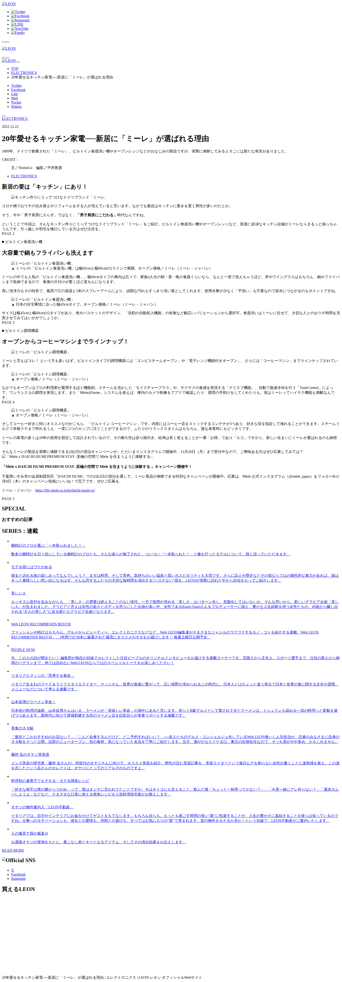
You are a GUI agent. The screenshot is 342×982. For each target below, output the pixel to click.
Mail (14, 98)
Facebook (18, 90)
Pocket (16, 102)
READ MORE (13, 850)
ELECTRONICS (24, 73)
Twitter (16, 86)
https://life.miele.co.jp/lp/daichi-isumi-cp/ (65, 490)
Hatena (16, 106)
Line (14, 94)
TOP (14, 69)
